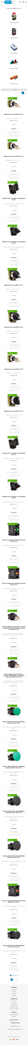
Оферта (14, 995)
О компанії (14, 989)
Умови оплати (14, 1005)
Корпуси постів (14, 53)
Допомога (14, 1012)
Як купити (14, 1003)
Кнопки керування (14, 22)
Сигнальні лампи (14, 68)
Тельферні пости (14, 83)
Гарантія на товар (14, 1008)
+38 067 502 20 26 (15, 1023)
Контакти (14, 1001)
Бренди (14, 1016)
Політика (14, 993)
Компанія (14, 987)
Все (16, 979)
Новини (14, 991)
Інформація (14, 998)
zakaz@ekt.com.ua (15, 1026)
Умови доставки (14, 1007)
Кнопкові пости (14, 38)
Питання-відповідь (14, 1014)
